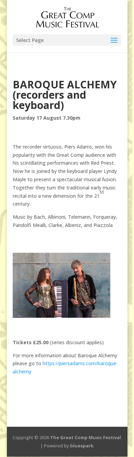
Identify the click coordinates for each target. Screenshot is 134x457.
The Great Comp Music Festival (85, 437)
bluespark (81, 446)
